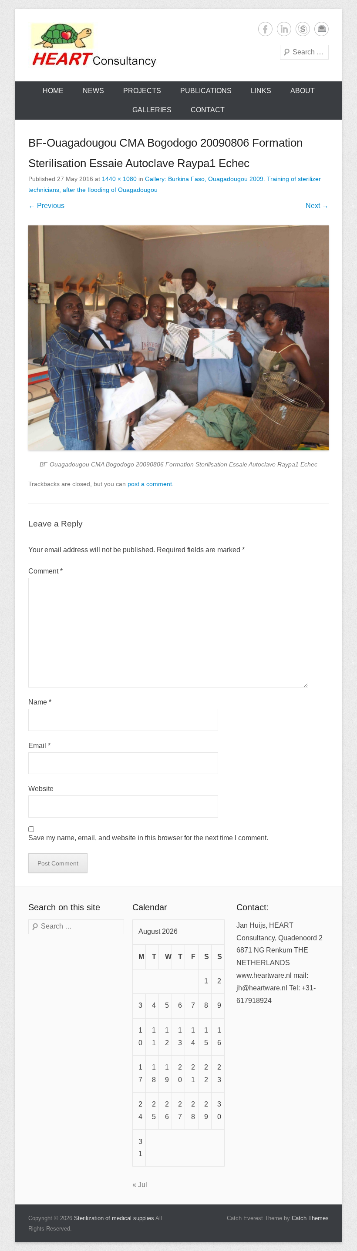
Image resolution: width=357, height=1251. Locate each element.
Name (39, 702)
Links (261, 90)
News (93, 90)
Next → (317, 205)
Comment (45, 571)
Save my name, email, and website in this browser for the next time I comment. (148, 838)
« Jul (139, 1184)
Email (321, 29)
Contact (208, 110)
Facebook (265, 29)
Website (41, 788)
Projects (142, 90)
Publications (206, 90)
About (302, 90)
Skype (303, 29)
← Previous (46, 205)
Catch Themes (310, 1218)
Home (53, 90)
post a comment (150, 483)
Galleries (152, 110)
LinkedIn (284, 29)
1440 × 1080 (119, 178)
